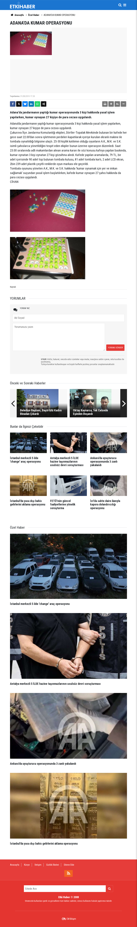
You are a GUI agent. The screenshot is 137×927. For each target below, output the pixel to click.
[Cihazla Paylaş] (43, 104)
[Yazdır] (105, 104)
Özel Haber (33, 15)
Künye (27, 864)
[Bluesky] (25, 104)
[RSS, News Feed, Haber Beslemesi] (68, 873)
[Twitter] (19, 104)
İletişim (38, 864)
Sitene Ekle (69, 864)
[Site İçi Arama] (120, 5)
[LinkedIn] (31, 104)
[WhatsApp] (37, 104)
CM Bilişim (71, 918)
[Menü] (124, 5)
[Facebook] (12, 104)
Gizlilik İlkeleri (52, 864)
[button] (111, 104)
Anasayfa (19, 15)
